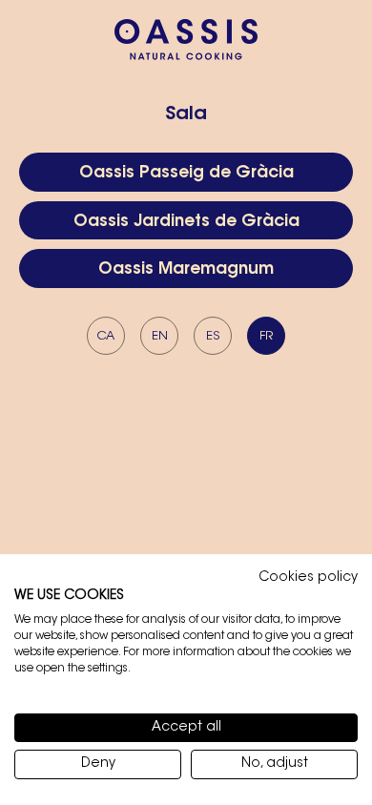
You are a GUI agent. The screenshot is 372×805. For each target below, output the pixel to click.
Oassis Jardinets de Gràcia (186, 222)
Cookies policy (308, 578)
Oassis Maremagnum (186, 269)
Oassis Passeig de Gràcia (186, 173)
